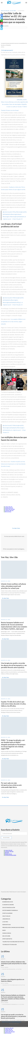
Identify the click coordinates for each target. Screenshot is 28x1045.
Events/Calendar (7, 913)
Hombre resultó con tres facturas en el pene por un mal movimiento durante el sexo (13, 464)
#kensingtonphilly (21, 212)
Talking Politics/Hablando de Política (13, 941)
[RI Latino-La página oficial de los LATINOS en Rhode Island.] (14, 2)
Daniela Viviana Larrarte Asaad (10, 110)
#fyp (14, 212)
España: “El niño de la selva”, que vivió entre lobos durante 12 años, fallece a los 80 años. (13, 704)
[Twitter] (10, 528)
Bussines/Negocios (7, 901)
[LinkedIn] (1, 26)
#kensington (6, 216)
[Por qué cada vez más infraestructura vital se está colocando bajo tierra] (14, 769)
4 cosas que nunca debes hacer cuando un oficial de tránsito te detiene (14, 536)
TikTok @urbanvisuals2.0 (7, 50)
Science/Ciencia (6, 933)
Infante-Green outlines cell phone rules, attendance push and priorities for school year (13, 586)
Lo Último (13, 10)
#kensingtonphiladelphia (17, 216)
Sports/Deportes (7, 938)
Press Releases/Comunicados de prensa (13, 927)
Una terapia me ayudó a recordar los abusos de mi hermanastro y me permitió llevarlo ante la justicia (14, 665)
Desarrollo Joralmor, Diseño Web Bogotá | (11, 1021)
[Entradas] (14, 542)
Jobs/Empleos (6, 919)
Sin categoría (6, 936)
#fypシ (19, 302)
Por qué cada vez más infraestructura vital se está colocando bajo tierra (11, 785)
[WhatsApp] (1, 20)
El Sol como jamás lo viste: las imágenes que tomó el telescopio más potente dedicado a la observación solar (14, 549)
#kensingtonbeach (16, 214)
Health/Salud (5, 10)
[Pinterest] (1, 23)
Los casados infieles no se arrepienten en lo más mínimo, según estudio (13, 321)
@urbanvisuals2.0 (8, 212)
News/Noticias (6, 924)
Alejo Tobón (4, 967)
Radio (4, 930)
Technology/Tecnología (9, 944)
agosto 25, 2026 (5, 581)
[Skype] (1, 28)
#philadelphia (6, 214)
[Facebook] (8, 528)
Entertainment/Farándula (10, 910)
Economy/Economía (8, 904)
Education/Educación (8, 907)
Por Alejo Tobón (16, 528)
